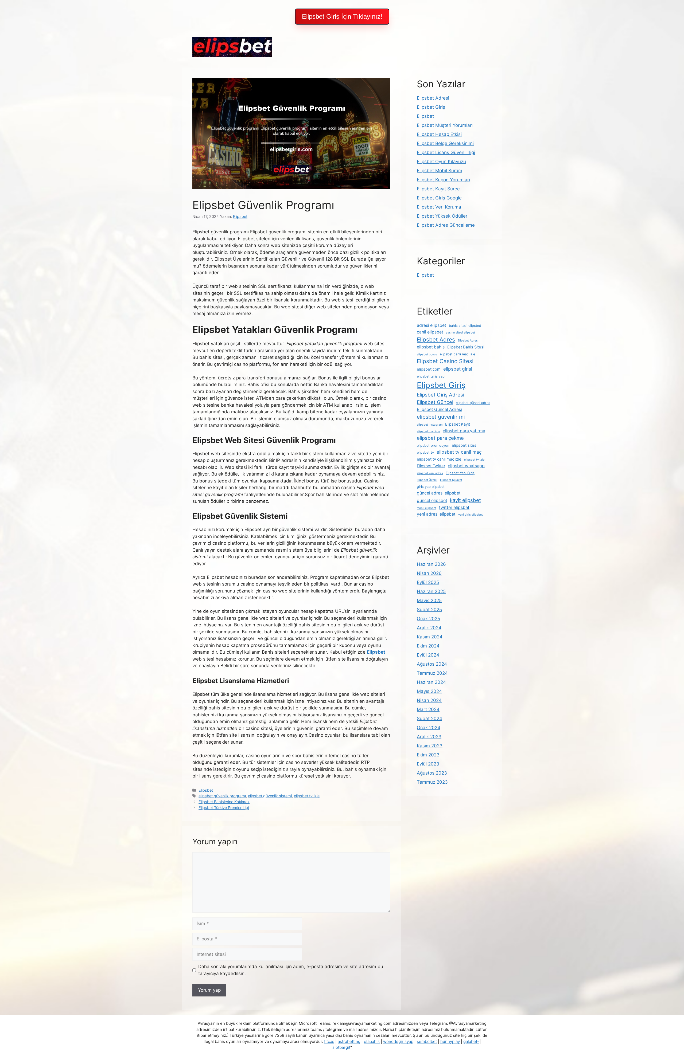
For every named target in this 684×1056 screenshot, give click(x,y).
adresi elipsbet (431, 325)
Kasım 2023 (429, 745)
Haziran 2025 (431, 591)
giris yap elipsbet (431, 487)
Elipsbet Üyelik (427, 480)
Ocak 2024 (428, 727)
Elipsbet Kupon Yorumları (443, 179)
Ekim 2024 (428, 646)
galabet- (471, 1041)
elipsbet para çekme (440, 438)
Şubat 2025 (429, 609)
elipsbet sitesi (464, 445)
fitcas (329, 1041)
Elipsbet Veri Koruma (439, 207)
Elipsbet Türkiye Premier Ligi (224, 807)
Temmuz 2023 (432, 782)
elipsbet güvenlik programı (222, 796)
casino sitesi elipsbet (460, 332)
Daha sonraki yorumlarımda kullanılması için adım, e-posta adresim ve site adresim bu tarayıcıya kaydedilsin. (290, 970)
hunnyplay (450, 1041)
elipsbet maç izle (428, 431)
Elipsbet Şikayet (451, 480)
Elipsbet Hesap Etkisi (439, 134)
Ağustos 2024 (432, 664)
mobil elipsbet (426, 508)
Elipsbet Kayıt (457, 424)
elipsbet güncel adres (473, 403)
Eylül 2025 (428, 582)
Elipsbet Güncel (435, 402)
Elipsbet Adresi (433, 98)
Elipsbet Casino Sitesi (445, 361)
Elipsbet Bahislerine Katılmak (224, 801)
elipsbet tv (425, 452)
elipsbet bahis (431, 347)
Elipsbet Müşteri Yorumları (445, 125)
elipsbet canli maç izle (457, 354)
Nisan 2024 (429, 700)
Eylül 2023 (428, 764)
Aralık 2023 (429, 736)
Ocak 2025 (428, 618)
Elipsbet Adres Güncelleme (446, 225)
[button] (342, 17)
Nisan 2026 (429, 573)
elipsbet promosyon (433, 445)
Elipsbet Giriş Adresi (440, 395)
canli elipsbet (430, 332)
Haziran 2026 (431, 564)
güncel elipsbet (432, 500)
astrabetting (349, 1041)
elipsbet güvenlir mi (441, 417)
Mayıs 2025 (429, 600)
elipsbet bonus (427, 354)
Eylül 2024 (428, 655)
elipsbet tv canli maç (459, 452)
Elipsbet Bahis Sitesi (465, 347)
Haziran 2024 (431, 682)
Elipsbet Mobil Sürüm (439, 170)
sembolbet (427, 1041)
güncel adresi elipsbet (439, 493)
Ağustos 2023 (432, 773)
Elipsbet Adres (436, 339)
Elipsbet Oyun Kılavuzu (441, 161)
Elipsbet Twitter (431, 466)
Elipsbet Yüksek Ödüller (442, 216)
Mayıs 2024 (429, 691)
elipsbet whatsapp (466, 465)
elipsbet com (429, 369)
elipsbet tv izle (307, 796)
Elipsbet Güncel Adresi (439, 409)
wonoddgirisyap (398, 1041)
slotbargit (341, 1047)
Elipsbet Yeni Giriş (460, 473)
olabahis (372, 1041)
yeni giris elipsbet (470, 514)
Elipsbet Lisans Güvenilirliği (446, 152)
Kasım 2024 (429, 636)
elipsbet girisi (457, 369)
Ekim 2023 (428, 754)
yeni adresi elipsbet (436, 514)
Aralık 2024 (429, 627)
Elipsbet (206, 790)
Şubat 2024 (429, 718)
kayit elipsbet (465, 500)
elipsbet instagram (429, 424)
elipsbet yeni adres (430, 473)
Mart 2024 (428, 709)
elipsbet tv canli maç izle (439, 459)
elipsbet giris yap (431, 376)
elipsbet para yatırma (464, 430)
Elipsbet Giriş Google (439, 198)
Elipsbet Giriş (431, 107)
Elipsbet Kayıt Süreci (439, 188)
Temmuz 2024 (432, 673)
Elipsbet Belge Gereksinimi (445, 143)
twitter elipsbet (454, 507)
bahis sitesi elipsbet (465, 326)
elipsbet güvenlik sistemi (270, 796)
